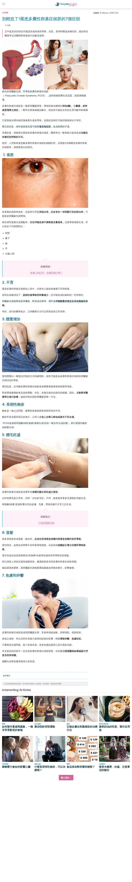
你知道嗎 (5, 764)
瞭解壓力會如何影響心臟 (16, 766)
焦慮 (9, 575)
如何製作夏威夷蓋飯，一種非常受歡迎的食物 (17, 728)
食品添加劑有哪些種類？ (81, 766)
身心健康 (37, 724)
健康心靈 (37, 764)
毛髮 (64, 504)
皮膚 (16, 410)
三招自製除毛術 (46, 523)
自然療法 (102, 764)
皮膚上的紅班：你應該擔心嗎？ (46, 272)
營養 (3, 724)
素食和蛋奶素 (103, 724)
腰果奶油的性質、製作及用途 (114, 728)
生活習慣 (5, 13)
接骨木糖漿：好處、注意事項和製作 (114, 768)
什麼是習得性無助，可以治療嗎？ (49, 768)
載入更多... (66, 777)
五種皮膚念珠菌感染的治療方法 (82, 728)
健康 (68, 724)
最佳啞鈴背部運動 (44, 726)
